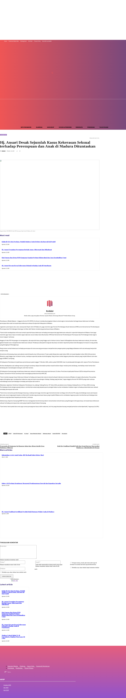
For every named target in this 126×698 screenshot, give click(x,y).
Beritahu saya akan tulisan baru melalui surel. (14, 572)
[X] (49, 69)
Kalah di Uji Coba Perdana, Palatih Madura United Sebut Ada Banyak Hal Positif (29, 242)
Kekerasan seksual (47, 433)
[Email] (90, 155)
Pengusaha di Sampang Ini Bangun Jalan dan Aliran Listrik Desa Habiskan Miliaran (22, 447)
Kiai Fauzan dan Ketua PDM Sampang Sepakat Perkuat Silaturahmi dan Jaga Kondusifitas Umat (34, 258)
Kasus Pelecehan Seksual (35, 433)
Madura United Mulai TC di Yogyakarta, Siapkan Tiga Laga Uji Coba (13, 637)
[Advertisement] (63, 112)
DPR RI (9, 433)
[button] (52, 73)
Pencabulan (64, 433)
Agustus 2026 (7, 685)
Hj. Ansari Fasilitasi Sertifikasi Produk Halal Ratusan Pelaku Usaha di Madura (28, 512)
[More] (96, 155)
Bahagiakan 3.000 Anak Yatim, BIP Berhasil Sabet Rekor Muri (23, 455)
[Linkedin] (84, 155)
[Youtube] (53, 69)
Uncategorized (3, 134)
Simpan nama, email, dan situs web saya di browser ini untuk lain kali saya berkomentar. (83, 563)
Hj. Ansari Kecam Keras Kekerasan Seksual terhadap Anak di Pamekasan (26, 266)
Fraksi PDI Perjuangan (18, 433)
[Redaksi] (50, 303)
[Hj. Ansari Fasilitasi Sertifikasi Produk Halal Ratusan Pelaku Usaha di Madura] (88, 524)
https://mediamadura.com (49, 313)
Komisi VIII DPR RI (56, 433)
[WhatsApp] (78, 155)
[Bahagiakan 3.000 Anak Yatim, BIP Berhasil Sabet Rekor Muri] (88, 467)
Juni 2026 (6, 690)
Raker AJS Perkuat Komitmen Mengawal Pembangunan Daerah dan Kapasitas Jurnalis (31, 483)
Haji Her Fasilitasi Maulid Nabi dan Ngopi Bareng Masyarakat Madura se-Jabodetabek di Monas (78, 447)
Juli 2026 (5, 687)
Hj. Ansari (26, 433)
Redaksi (3, 151)
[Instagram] (46, 69)
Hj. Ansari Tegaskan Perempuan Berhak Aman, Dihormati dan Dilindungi (27, 250)
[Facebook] (43, 69)
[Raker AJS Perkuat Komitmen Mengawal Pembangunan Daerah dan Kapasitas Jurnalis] (88, 495)
